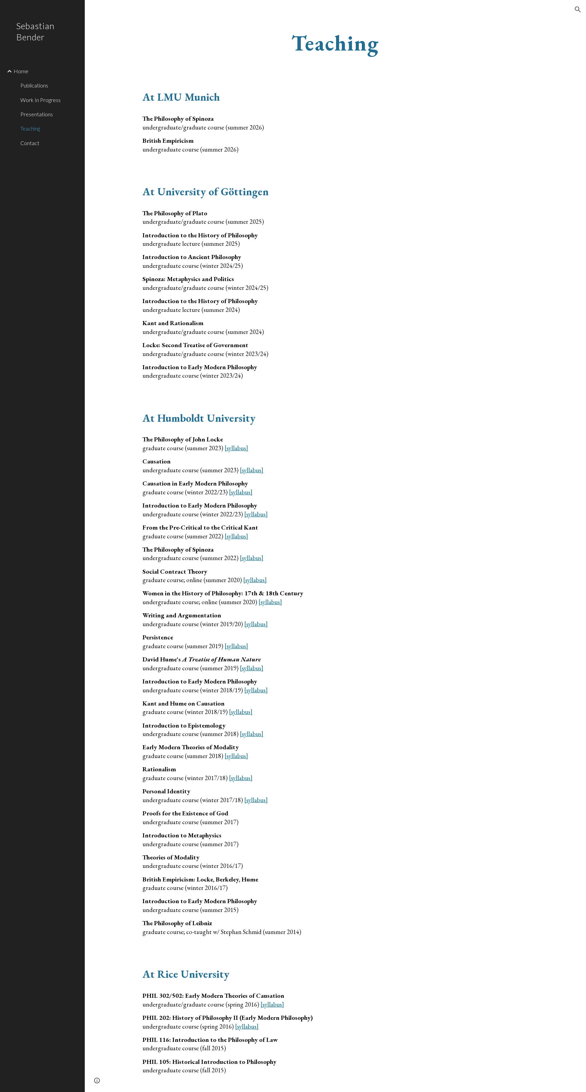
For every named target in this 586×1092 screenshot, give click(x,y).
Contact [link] (29, 143)
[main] (335, 43)
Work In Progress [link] (40, 100)
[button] (578, 9)
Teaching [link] (30, 128)
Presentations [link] (36, 114)
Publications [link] (34, 85)
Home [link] (21, 71)
